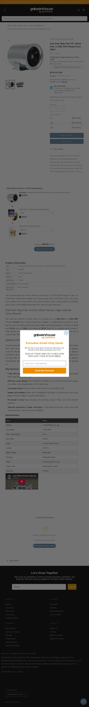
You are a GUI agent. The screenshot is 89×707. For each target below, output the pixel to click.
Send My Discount (44, 370)
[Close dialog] (66, 333)
